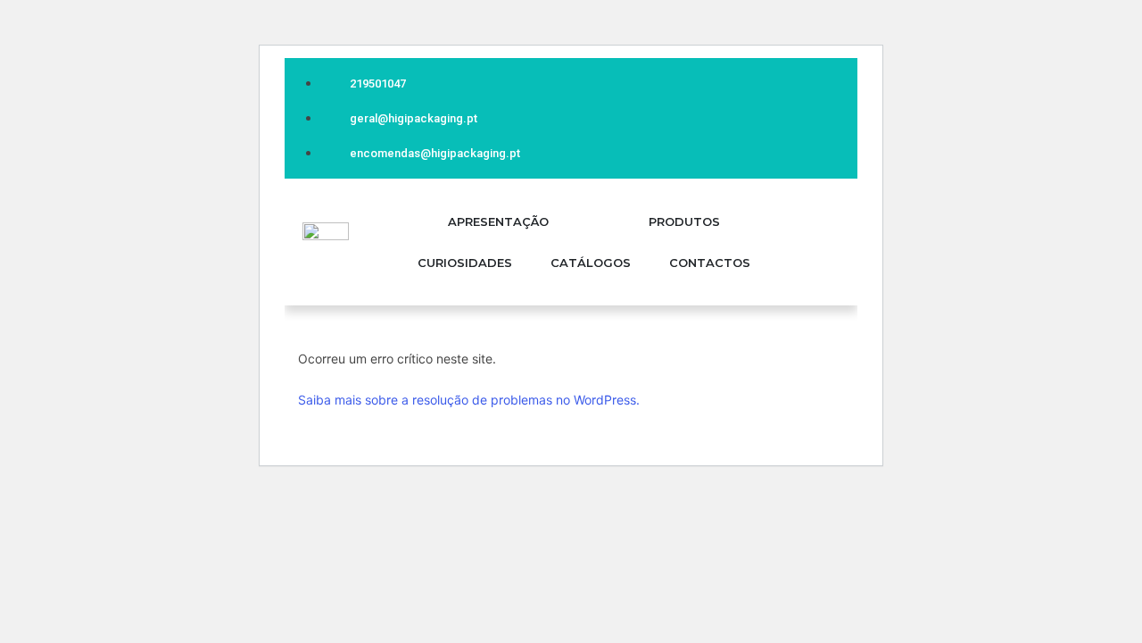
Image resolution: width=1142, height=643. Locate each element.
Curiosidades (465, 262)
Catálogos (590, 262)
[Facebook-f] (815, 114)
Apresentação (498, 221)
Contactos (709, 262)
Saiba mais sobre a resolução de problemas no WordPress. (469, 399)
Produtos (684, 221)
